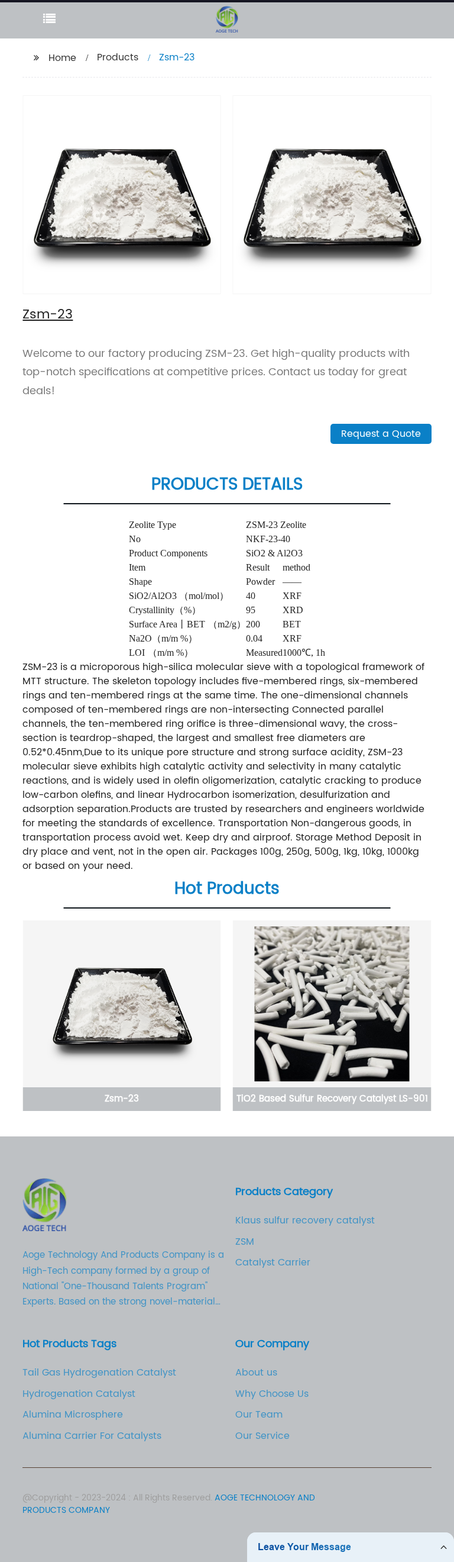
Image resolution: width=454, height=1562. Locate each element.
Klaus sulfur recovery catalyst (305, 1220)
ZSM (244, 1242)
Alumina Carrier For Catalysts (91, 1436)
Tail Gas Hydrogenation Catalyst (99, 1372)
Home (62, 58)
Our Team (259, 1414)
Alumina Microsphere (72, 1415)
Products (117, 57)
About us (256, 1372)
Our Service (262, 1436)
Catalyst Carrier (272, 1262)
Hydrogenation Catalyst (78, 1394)
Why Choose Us (272, 1394)
